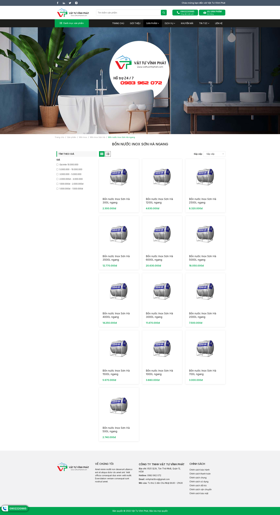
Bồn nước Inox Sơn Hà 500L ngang (116, 429)
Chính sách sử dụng (198, 481)
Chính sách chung (197, 477)
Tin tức (203, 23)
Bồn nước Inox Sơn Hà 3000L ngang (159, 315)
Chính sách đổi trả (197, 485)
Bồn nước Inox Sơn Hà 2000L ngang (202, 315)
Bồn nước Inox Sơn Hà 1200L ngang (159, 200)
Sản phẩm (152, 23)
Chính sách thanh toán (200, 473)
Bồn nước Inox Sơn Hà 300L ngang (116, 200)
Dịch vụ (169, 23)
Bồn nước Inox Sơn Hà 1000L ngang (159, 372)
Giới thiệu (135, 23)
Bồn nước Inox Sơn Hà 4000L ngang (116, 315)
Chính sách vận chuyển (200, 489)
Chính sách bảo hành (199, 469)
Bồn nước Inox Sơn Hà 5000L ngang (202, 258)
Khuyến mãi (187, 23)
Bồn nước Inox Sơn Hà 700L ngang (202, 372)
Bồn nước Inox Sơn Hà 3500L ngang (116, 258)
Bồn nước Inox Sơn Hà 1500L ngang (116, 372)
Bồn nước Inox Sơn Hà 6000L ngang (159, 258)
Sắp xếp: (198, 154)
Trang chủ (118, 23)
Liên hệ (218, 23)
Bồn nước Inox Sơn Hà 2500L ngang (202, 200)
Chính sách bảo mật (198, 493)
